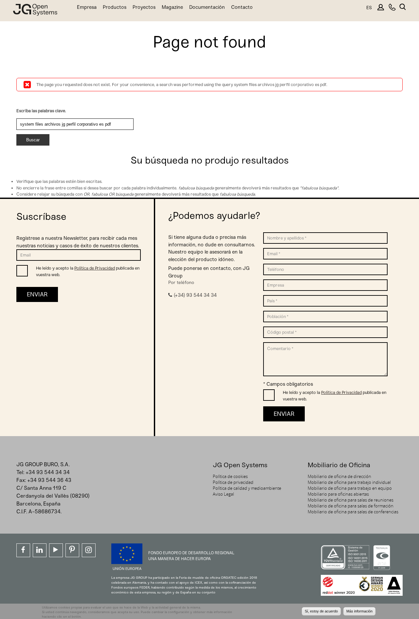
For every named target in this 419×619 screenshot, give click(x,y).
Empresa (87, 7)
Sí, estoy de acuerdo (321, 611)
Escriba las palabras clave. (41, 110)
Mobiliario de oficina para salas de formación (350, 506)
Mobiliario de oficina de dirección (339, 476)
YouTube (56, 550)
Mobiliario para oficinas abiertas (338, 494)
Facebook (23, 550)
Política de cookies (230, 476)
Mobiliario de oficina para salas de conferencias (353, 512)
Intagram (89, 550)
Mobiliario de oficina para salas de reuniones (350, 500)
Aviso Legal (223, 494)
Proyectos (144, 7)
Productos (114, 7)
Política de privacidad (233, 482)
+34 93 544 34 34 (48, 472)
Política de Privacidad (94, 268)
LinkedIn (39, 550)
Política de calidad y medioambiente (247, 488)
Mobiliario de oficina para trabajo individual (349, 482)
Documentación (207, 7)
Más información (359, 611)
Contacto (242, 7)
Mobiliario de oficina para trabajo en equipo (350, 488)
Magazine (172, 7)
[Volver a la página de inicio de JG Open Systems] (35, 11)
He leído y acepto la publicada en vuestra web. (87, 271)
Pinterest (72, 550)
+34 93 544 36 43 (49, 480)
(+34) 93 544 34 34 (195, 295)
